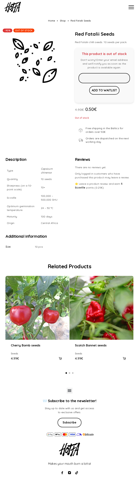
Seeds (14, 353)
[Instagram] (69, 472)
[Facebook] (62, 472)
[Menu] (131, 7)
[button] (60, 358)
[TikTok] (76, 472)
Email (104, 78)
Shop (63, 20)
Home (51, 20)
